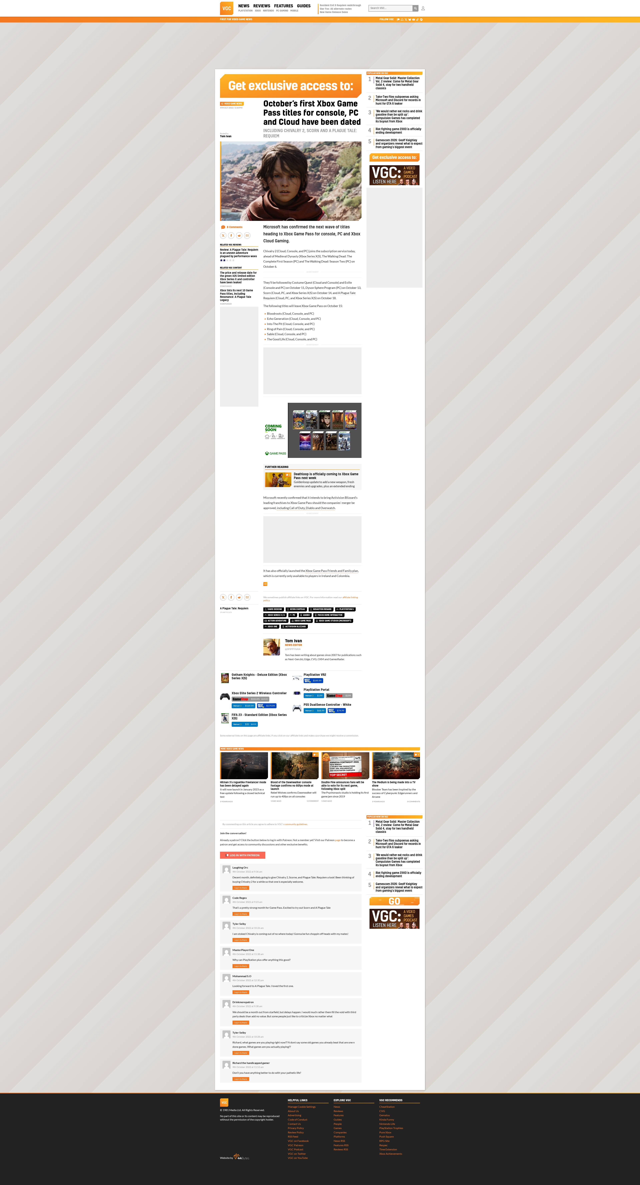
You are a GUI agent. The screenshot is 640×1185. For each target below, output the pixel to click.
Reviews (261, 6)
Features (283, 6)
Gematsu (384, 1115)
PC (306, 251)
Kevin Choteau (297, 609)
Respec (383, 1145)
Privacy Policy (296, 1128)
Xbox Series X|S (310, 256)
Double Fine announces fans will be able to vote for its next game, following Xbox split (342, 785)
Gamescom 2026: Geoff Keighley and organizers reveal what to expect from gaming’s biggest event (399, 144)
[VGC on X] (406, 19)
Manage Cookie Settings (302, 1106)
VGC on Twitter (297, 1153)
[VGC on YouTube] (413, 19)
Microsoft (269, 497)
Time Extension (388, 1149)
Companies (340, 1132)
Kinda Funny (386, 1119)
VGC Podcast (295, 1149)
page (337, 840)
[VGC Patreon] (398, 19)
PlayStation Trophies (391, 1128)
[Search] (415, 8)
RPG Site (384, 1140)
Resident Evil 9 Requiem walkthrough (340, 5)
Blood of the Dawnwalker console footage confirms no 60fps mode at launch (292, 785)
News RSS (339, 1140)
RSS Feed (293, 1136)
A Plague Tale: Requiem (234, 608)
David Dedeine (275, 609)
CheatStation (387, 1106)
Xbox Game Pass (302, 621)
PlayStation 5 (347, 609)
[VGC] (226, 8)
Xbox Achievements (390, 1153)
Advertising (294, 1115)
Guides (303, 6)
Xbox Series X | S (276, 615)
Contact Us (294, 1123)
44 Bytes (241, 1156)
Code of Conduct (297, 1119)
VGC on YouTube (298, 1157)
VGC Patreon (295, 1145)
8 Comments (234, 227)
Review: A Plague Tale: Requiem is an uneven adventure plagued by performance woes (239, 253)
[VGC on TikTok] (417, 19)
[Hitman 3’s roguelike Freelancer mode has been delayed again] (244, 765)
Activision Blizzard (343, 497)
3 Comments (413, 801)
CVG (382, 1111)
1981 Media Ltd (232, 1110)
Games (338, 1128)
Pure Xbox (385, 1132)
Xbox (258, 11)
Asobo (306, 615)
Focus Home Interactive (330, 615)
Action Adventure (277, 621)
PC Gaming (282, 11)
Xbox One (272, 627)
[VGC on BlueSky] (409, 19)
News (243, 6)
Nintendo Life (387, 1123)
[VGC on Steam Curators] (421, 19)
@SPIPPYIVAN (292, 649)
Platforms (339, 1136)
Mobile (294, 11)
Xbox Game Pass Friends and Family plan (332, 571)
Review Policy (296, 1132)
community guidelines (295, 824)
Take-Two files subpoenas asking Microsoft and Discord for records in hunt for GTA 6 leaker (398, 100)
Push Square (386, 1136)
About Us (293, 1111)
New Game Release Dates (334, 12)
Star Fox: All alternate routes (336, 9)
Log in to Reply (240, 888)
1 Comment (313, 801)
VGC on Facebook (298, 1140)
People (338, 1123)
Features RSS (341, 1145)
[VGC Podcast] (402, 19)
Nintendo (268, 11)
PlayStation (245, 11)
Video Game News (233, 104)
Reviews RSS (341, 1149)
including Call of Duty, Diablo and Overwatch (306, 508)
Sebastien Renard (322, 609)
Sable (270, 334)
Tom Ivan (225, 136)
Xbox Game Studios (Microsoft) (335, 621)
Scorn (267, 293)
